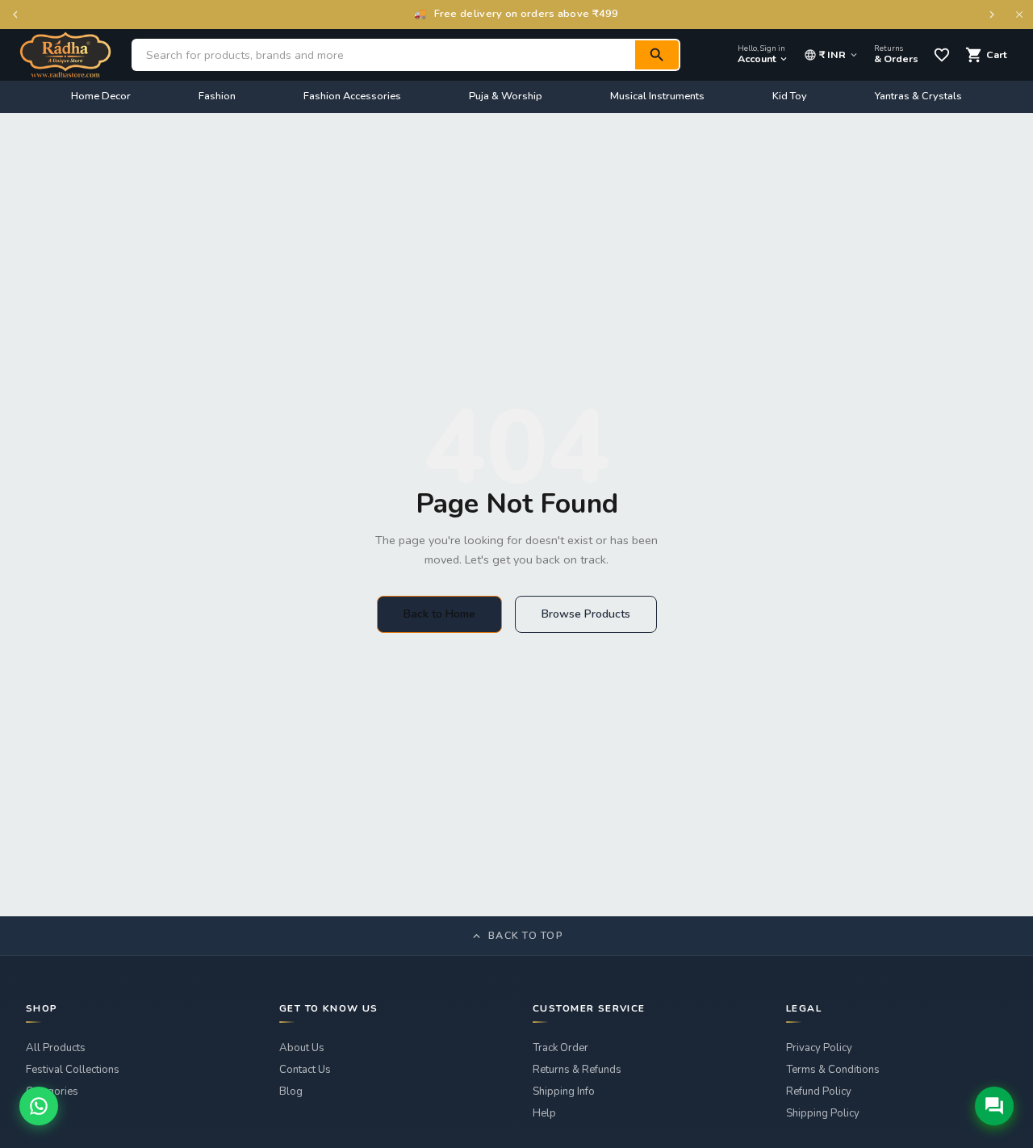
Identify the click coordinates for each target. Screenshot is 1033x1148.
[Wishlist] (941, 55)
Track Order (560, 1048)
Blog (291, 1091)
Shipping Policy (822, 1113)
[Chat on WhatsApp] (38, 1106)
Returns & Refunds (577, 1069)
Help (544, 1113)
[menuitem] (100, 97)
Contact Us (305, 1069)
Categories (52, 1091)
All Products (56, 1048)
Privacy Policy (819, 1048)
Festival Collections (72, 1069)
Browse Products (586, 614)
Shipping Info (564, 1091)
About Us (301, 1048)
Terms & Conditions (833, 1069)
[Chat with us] (994, 1106)
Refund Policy (818, 1091)
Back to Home (439, 614)
